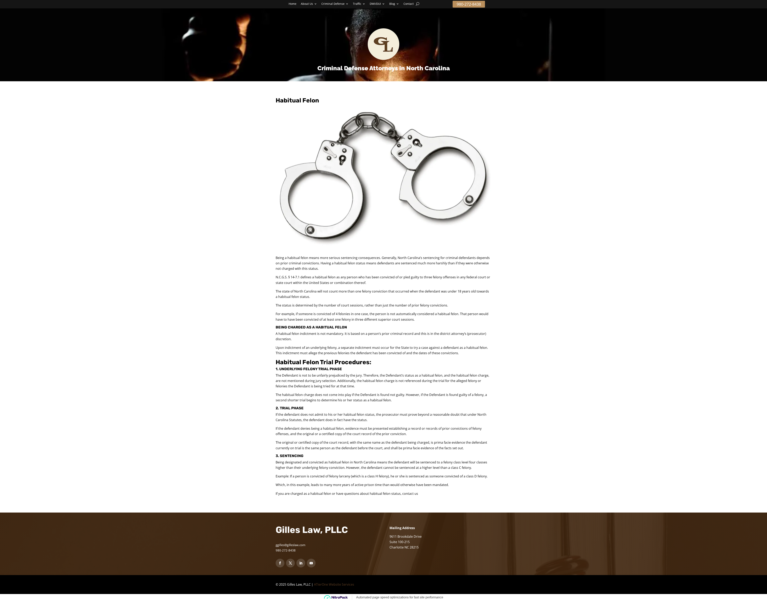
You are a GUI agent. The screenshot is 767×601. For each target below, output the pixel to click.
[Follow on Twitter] (290, 563)
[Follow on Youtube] (311, 563)
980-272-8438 (469, 4)
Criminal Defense (333, 4)
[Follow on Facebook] (280, 563)
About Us (307, 4)
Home (292, 4)
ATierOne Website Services (334, 584)
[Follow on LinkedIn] (300, 563)
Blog (392, 4)
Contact (408, 4)
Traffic (357, 4)
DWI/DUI (375, 4)
